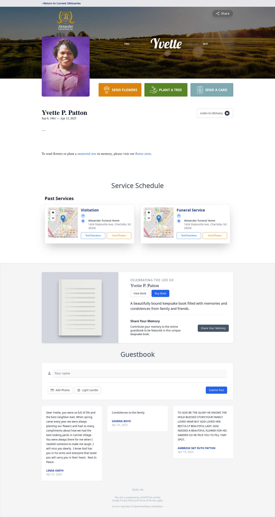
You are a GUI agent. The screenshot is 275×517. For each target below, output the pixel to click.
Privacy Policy (127, 500)
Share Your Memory (213, 328)
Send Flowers (119, 235)
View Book (140, 293)
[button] (63, 218)
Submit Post (216, 390)
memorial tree (86, 153)
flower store (143, 153)
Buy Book (160, 293)
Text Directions (93, 235)
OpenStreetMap (141, 506)
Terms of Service (147, 500)
